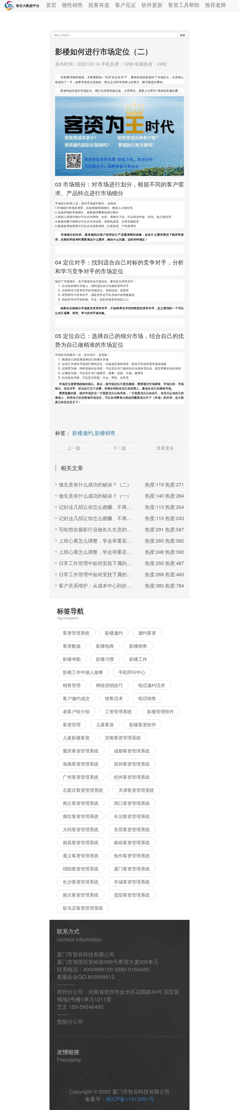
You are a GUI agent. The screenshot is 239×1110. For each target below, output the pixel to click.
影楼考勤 (72, 659)
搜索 (182, 35)
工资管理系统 (118, 711)
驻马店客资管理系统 (83, 908)
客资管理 (72, 724)
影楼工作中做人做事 (83, 672)
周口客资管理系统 (132, 803)
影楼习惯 (105, 659)
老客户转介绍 (76, 711)
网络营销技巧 (109, 685)
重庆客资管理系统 (81, 750)
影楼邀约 (114, 632)
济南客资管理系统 (123, 737)
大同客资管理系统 (81, 829)
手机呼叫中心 (131, 672)
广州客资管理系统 (81, 777)
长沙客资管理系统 (81, 881)
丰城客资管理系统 (132, 881)
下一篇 (119, 447)
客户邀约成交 (76, 698)
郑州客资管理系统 (132, 763)
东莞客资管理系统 (132, 829)
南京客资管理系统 (81, 894)
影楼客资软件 (142, 724)
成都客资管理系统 (132, 750)
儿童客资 (105, 724)
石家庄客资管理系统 (83, 790)
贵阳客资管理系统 (132, 894)
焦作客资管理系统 (132, 855)
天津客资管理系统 (136, 790)
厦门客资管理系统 (132, 868)
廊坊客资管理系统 (81, 816)
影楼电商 (105, 645)
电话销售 (147, 698)
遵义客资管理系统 (81, 855)
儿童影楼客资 (76, 737)
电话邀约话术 (151, 685)
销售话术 (114, 698)
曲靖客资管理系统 (132, 842)
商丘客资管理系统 (81, 803)
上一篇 (73, 447)
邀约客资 (147, 632)
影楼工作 (138, 659)
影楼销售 (138, 645)
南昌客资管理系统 (81, 842)
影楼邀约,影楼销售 (94, 432)
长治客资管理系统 (132, 816)
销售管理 (72, 685)
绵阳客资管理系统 (81, 868)
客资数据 (72, 645)
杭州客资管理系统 (132, 777)
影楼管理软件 (160, 711)
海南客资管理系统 (81, 763)
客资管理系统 (76, 632)
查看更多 (165, 447)
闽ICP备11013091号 (130, 1099)
